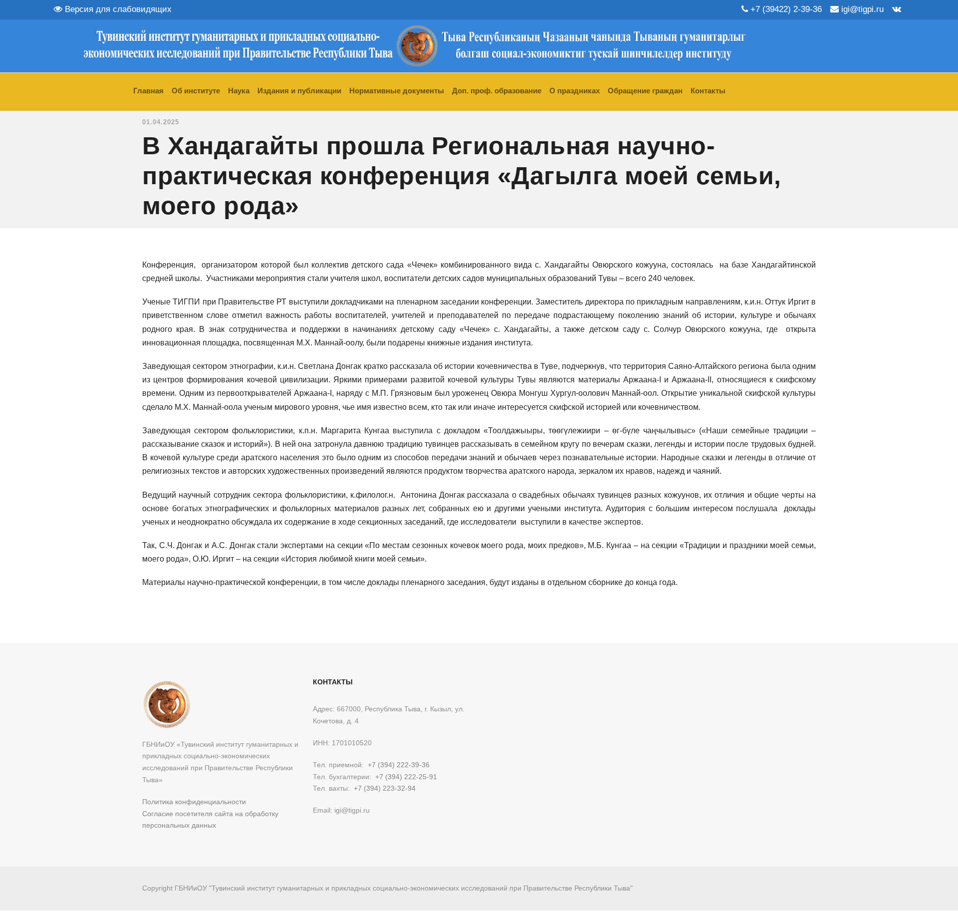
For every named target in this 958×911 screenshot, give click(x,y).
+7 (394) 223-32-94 (385, 788)
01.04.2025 (160, 122)
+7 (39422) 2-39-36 (785, 9)
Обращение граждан (645, 90)
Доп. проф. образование (496, 90)
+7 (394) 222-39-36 (399, 765)
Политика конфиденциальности (194, 802)
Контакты (708, 90)
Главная (148, 90)
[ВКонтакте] (896, 9)
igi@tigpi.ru (861, 9)
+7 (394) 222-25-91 (406, 777)
